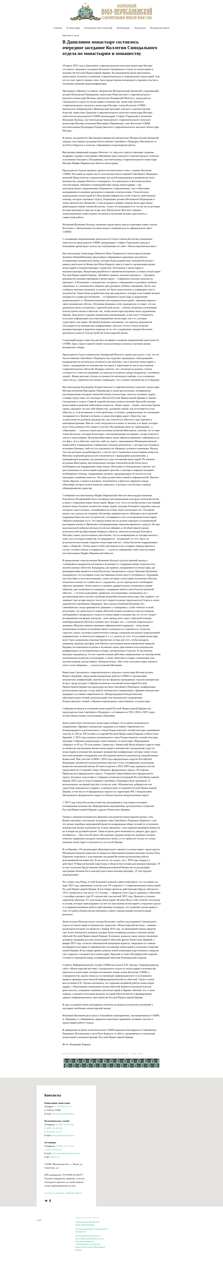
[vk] (46, 1200)
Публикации (123, 27)
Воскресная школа (159, 27)
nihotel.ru (55, 1156)
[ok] (50, 1200)
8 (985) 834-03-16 (53, 1149)
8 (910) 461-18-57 (53, 1131)
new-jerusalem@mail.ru (63, 1113)
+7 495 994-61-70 (62, 1106)
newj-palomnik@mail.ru (63, 1135)
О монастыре (73, 27)
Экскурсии (140, 27)
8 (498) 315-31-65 (64, 1145)
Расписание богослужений (98, 27)
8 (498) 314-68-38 (64, 1124)
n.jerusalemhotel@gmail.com (66, 1153)
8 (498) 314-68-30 (53, 1128)
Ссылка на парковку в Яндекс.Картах (63, 1192)
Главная (58, 27)
